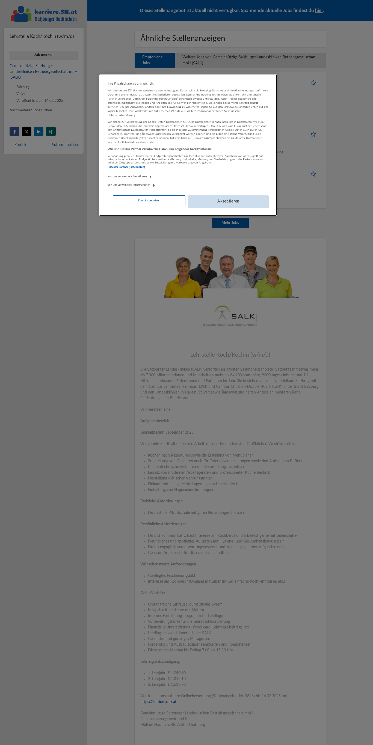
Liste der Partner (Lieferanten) (126, 167)
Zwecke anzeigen (149, 200)
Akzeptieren (228, 201)
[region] (188, 145)
